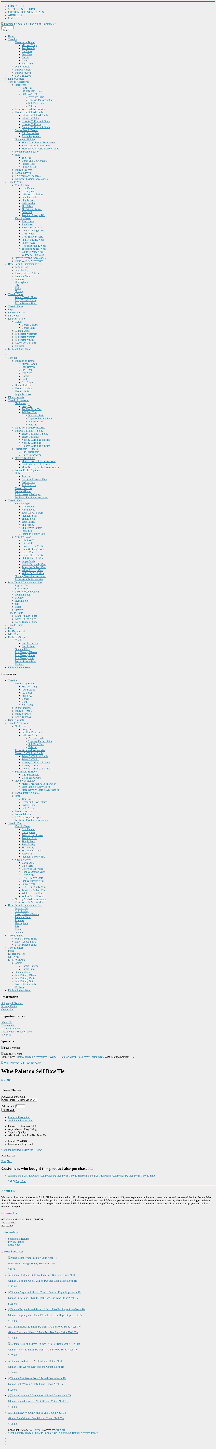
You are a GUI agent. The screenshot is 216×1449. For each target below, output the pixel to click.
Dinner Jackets (23, 66)
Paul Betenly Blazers (26, 333)
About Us (6, 1022)
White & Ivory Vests (32, 251)
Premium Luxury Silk (33, 215)
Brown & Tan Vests (32, 227)
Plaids (18, 288)
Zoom (37, 1062)
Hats (17, 154)
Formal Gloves (23, 172)
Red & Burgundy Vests (34, 245)
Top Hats (26, 157)
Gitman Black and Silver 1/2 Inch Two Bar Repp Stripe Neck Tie (43, 1332)
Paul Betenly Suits (24, 339)
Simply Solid (28, 200)
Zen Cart (60, 1429)
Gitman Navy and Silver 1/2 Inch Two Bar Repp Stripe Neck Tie (42, 1349)
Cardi (25, 60)
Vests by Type (22, 185)
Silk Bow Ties (36, 103)
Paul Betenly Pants (25, 336)
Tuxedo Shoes (15, 306)
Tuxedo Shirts (15, 294)
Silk (17, 285)
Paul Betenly (28, 48)
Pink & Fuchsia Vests (33, 239)
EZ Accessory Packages (27, 175)
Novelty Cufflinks (31, 124)
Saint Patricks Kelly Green (36, 145)
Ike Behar (27, 51)
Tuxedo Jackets (23, 72)
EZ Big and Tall (16, 312)
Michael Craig (29, 45)
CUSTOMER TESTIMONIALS (26, 12)
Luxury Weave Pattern (27, 273)
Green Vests (28, 233)
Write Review (34, 1149)
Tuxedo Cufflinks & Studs (29, 112)
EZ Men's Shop (16, 318)
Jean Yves (27, 54)
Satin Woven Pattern (32, 194)
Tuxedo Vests (15, 182)
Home (11, 36)
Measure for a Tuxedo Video (16, 1031)
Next (9, 1161)
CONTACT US (16, 6)
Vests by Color (23, 218)
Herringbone (28, 191)
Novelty (19, 291)
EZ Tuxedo (34, 1429)
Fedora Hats (28, 163)
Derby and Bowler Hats (34, 160)
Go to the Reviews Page (14, 1149)
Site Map (6, 1034)
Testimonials (8, 1025)
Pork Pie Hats (29, 166)
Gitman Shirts (22, 330)
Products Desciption (19, 1117)
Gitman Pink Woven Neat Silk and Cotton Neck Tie (35, 1384)
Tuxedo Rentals (23, 69)
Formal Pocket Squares (27, 151)
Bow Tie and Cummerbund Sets (25, 264)
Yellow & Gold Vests (33, 254)
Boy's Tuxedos (23, 75)
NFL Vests (13, 315)
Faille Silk (27, 212)
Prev (3, 1161)
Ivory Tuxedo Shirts (25, 300)
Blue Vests (27, 224)
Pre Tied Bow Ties (32, 90)
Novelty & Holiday (25, 139)
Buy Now (21, 1181)
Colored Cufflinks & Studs (36, 127)
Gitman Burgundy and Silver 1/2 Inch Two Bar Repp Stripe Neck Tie (45, 1315)
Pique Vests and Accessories (30, 109)
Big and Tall (21, 267)
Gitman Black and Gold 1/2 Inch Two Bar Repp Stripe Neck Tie (42, 1280)
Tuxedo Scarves (23, 169)
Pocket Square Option (13, 1096)
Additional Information (20, 1120)
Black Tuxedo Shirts (26, 303)
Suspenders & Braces (26, 130)
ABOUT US (15, 15)
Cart (10, 18)
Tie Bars (19, 345)
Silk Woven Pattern (32, 209)
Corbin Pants (28, 327)
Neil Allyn (27, 63)
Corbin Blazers (30, 324)
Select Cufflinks (30, 118)
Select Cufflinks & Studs (35, 115)
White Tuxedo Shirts (26, 297)
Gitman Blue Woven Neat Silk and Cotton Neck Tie (36, 1418)
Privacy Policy (90, 1432)
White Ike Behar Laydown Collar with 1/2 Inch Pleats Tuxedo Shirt (119, 1175)
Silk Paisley (28, 206)
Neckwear (20, 84)
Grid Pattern (28, 188)
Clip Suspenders (30, 133)
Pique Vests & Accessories (29, 260)
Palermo (32, 106)
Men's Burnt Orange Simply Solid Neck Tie (31, 1263)
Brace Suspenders (31, 136)
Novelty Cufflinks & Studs (36, 121)
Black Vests (28, 221)
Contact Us (7, 1009)
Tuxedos (12, 39)
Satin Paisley (28, 203)
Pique (11, 309)
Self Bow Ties (29, 93)
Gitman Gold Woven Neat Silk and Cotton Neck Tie (36, 1366)
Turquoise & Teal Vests (34, 248)
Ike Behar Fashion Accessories (31, 178)
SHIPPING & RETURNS (22, 9)
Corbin (25, 57)
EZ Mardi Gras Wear (19, 349)
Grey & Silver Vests (32, 236)
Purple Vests (28, 242)
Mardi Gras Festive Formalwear (39, 142)
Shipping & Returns (12, 1003)
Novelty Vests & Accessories (30, 257)
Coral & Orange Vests (33, 230)
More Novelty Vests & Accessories (40, 148)
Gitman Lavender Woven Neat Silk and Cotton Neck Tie (38, 1401)
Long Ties (27, 87)
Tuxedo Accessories (18, 81)
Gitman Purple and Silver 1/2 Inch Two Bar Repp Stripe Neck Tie (43, 1297)
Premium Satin (36, 96)
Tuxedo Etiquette (10, 1028)
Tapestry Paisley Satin (40, 100)
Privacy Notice (9, 1006)
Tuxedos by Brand (25, 42)
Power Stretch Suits (25, 342)
